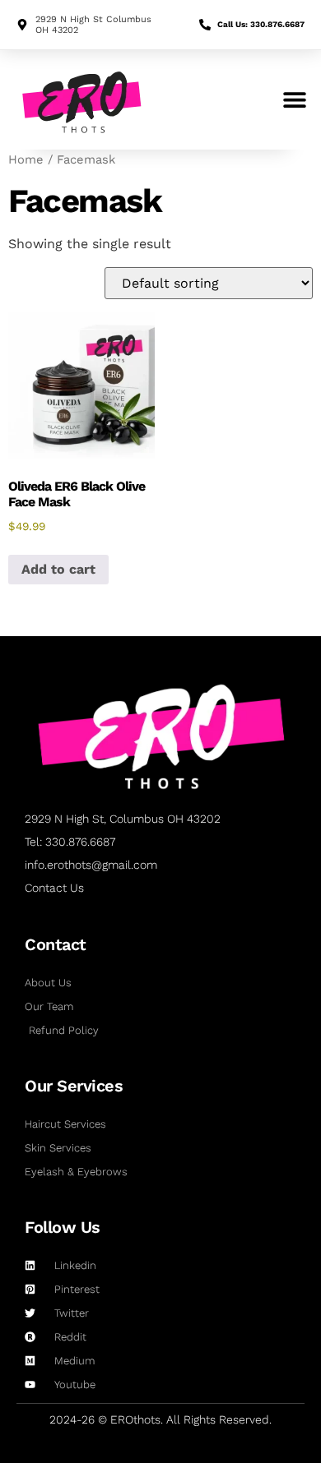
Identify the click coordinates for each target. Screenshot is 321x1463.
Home (26, 159)
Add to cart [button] (58, 569)
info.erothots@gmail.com (91, 864)
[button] (294, 99)
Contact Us (54, 887)
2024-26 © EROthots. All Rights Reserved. (160, 1419)
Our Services (74, 1086)
